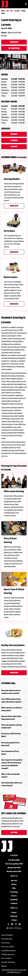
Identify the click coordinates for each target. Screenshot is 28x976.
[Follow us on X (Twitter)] (8, 924)
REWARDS (14, 134)
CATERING (14, 140)
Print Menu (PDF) (14, 860)
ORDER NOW (14, 206)
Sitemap (3, 966)
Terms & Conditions (7, 935)
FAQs (14, 888)
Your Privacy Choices (7, 946)
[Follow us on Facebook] (12, 924)
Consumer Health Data (8, 962)
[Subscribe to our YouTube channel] (20, 924)
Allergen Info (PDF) (14, 867)
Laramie (17, 11)
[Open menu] (26, 4)
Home (3, 11)
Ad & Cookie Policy (7, 939)
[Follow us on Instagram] (16, 924)
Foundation (14, 899)
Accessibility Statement (8, 950)
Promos (14, 912)
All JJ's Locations (6, 958)
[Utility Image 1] (10, 928)
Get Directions (14, 48)
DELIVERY (14, 147)
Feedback (14, 903)
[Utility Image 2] (18, 928)
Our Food (14, 880)
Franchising (14, 892)
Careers (14, 896)
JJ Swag (14, 920)
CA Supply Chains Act (7, 954)
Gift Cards (14, 916)
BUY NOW (14, 832)
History (14, 884)
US (8, 11)
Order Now (14, 42)
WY (11, 11)
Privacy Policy (5, 943)
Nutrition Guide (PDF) (14, 871)
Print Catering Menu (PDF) (14, 864)
